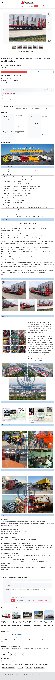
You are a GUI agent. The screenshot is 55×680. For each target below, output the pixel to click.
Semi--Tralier (30, 637)
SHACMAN (3, 639)
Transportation (7, 9)
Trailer (13, 9)
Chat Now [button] (41, 72)
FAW (15, 639)
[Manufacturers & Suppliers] (27, 2)
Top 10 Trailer (20, 667)
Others (2, 641)
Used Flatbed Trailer (29, 664)
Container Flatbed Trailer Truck (42, 664)
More (2, 670)
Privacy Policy (47, 674)
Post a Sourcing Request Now (40, 600)
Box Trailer (13, 654)
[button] (49, 108)
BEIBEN (42, 637)
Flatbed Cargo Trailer (6, 664)
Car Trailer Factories (42, 661)
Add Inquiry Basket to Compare (27, 51)
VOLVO (29, 639)
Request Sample (22, 75)
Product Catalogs (20, 634)
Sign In (3, 99)
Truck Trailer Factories (30, 661)
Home (2, 9)
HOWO (42, 639)
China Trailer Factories (7, 661)
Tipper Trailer (20, 654)
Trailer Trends (29, 667)
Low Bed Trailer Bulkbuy (39, 667)
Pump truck (16, 637)
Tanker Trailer (5, 654)
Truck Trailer (18, 9)
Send (13, 600)
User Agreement (35, 674)
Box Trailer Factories (18, 661)
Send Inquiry (14, 72)
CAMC (2, 637)
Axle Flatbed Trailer (18, 664)
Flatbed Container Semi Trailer (8, 667)
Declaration (41, 674)
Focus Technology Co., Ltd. (19, 674)
